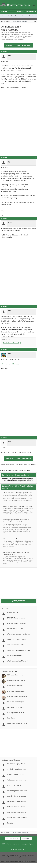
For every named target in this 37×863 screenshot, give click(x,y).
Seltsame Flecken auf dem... (17, 807)
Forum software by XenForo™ (11, 855)
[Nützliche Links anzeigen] (35, 21)
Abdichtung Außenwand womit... (18, 650)
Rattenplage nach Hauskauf (17, 791)
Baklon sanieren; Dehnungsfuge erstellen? (17, 493)
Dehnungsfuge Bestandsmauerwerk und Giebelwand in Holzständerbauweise (17, 521)
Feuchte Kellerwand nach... (16, 680)
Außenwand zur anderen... (16, 780)
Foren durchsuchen (8, 16)
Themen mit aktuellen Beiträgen (25, 16)
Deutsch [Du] (26, 839)
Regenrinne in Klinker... (15, 785)
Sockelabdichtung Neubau (16, 796)
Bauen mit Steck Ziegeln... (16, 702)
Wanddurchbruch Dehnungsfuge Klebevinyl (18, 506)
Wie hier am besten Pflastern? (17, 661)
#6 (35, 438)
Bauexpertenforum (12, 839)
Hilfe (3, 844)
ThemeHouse (24, 857)
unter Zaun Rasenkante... (16, 645)
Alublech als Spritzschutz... (16, 769)
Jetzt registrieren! (18, 601)
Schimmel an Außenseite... (16, 812)
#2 (35, 157)
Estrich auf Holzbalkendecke (17, 723)
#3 (35, 218)
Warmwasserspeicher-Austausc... (18, 634)
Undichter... (11, 718)
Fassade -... (11, 823)
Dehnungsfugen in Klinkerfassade (14, 539)
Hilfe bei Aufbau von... (15, 675)
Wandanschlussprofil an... (16, 774)
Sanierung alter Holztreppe (16, 639)
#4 (35, 306)
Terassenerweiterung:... (15, 655)
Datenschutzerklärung (17, 849)
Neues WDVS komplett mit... (17, 801)
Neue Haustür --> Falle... (15, 629)
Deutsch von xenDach (28, 855)
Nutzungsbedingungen (28, 844)
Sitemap (9, 844)
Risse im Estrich (12, 612)
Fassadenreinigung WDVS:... (17, 764)
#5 (35, 349)
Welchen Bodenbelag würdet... (18, 623)
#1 (35, 51)
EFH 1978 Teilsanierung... (16, 618)
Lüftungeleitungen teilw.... (16, 713)
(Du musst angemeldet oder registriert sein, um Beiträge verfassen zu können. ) (18, 465)
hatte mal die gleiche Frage (10, 364)
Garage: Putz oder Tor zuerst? (17, 818)
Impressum (16, 844)
